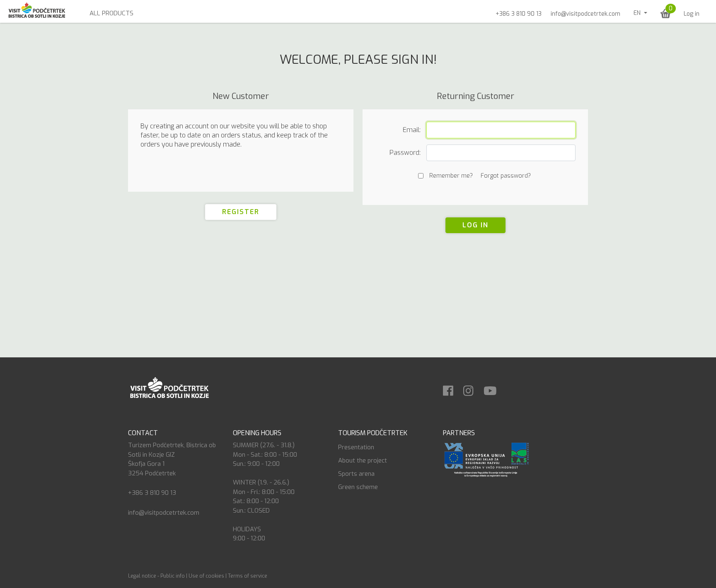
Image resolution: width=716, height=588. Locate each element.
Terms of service (247, 576)
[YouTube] (494, 388)
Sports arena (356, 474)
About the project (362, 460)
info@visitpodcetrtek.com (585, 14)
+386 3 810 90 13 (519, 14)
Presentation (356, 447)
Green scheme (358, 487)
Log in (691, 14)
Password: (405, 152)
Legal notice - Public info (156, 576)
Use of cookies (206, 576)
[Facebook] (452, 388)
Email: (412, 129)
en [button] (638, 13)
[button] (665, 13)
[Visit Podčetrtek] (169, 387)
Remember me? (451, 176)
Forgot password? (506, 176)
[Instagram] (472, 388)
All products (111, 13)
